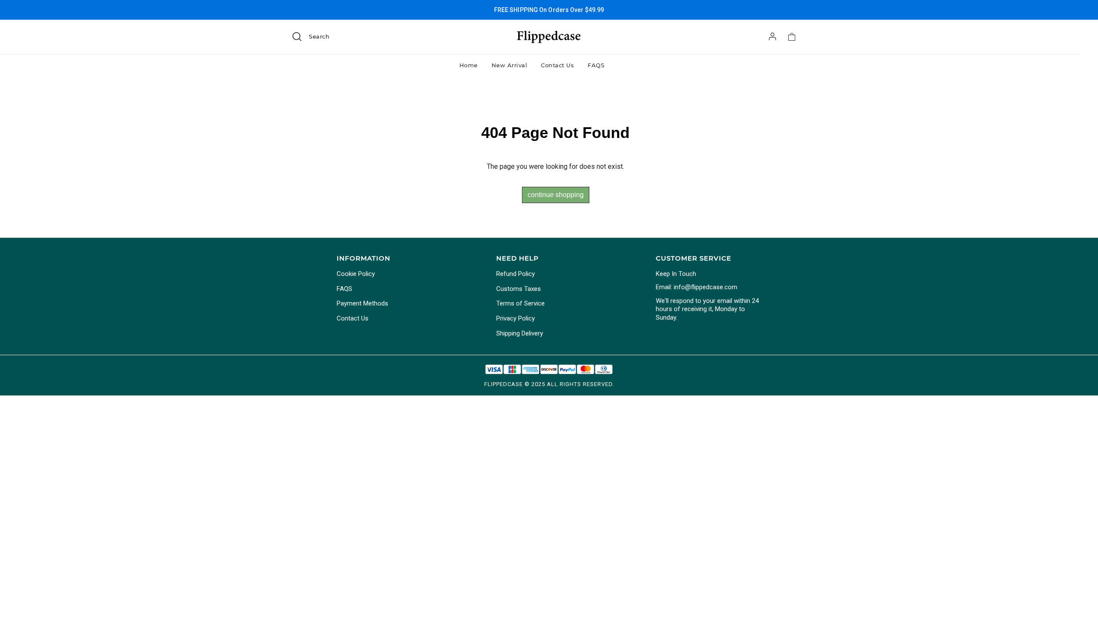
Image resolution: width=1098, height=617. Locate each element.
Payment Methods (362, 303)
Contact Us (557, 65)
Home (468, 65)
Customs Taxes (518, 289)
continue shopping (556, 194)
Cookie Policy (356, 274)
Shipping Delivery (519, 333)
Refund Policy (515, 274)
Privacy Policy (515, 318)
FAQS (596, 65)
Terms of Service (520, 303)
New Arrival (510, 65)
